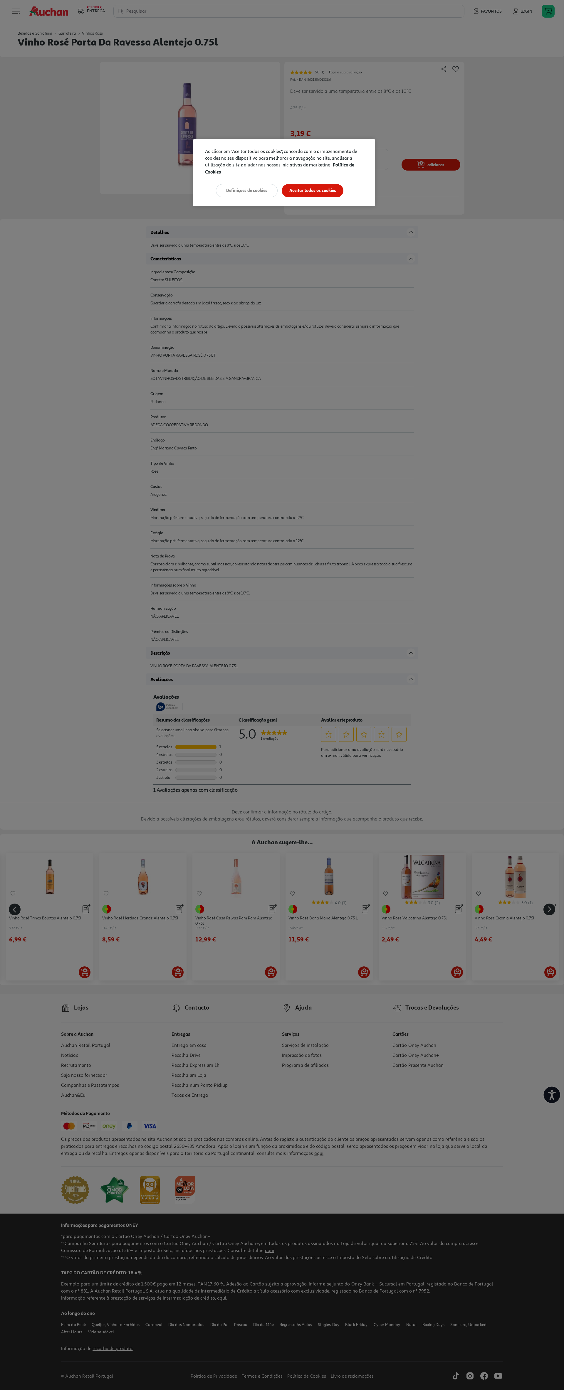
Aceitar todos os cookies (312, 190)
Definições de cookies (246, 190)
